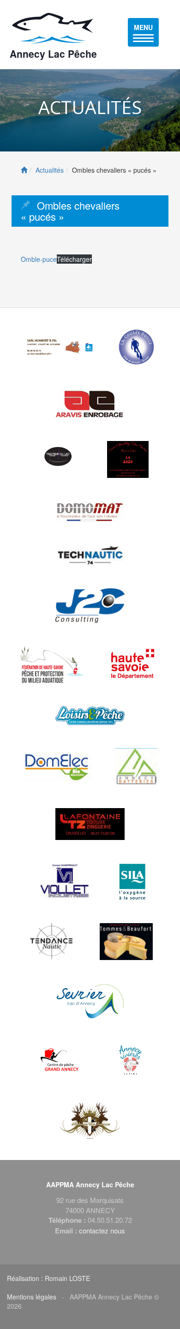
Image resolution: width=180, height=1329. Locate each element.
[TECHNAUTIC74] (90, 555)
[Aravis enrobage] (90, 403)
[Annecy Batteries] (136, 766)
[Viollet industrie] (65, 881)
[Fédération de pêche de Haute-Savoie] (52, 664)
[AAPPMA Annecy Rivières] (129, 1060)
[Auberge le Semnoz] (90, 1121)
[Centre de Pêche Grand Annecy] (60, 1060)
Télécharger (74, 259)
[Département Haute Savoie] (133, 664)
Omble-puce (39, 259)
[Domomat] (90, 512)
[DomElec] (57, 767)
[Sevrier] (90, 1001)
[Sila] (132, 881)
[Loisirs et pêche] (90, 715)
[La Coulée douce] (136, 347)
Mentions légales (31, 1296)
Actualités (50, 170)
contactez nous (102, 1230)
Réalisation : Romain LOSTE (48, 1278)
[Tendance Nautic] (52, 941)
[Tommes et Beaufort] (126, 941)
